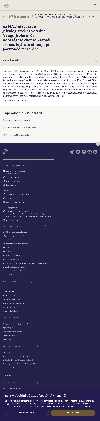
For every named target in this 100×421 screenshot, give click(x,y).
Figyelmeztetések (9, 335)
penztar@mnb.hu (12, 220)
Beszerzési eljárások (10, 311)
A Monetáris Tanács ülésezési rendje (16, 356)
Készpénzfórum (8, 292)
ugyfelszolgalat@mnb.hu (15, 202)
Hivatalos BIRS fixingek (11, 259)
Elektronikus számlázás (11, 299)
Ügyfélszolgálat (8, 328)
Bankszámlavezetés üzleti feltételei (15, 303)
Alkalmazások (8, 339)
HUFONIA (6, 247)
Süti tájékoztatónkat (83, 406)
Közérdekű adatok (9, 368)
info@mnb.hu (11, 185)
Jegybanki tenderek (9, 307)
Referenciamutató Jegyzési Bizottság (16, 244)
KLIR (4, 288)
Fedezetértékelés (9, 240)
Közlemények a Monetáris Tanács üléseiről (18, 360)
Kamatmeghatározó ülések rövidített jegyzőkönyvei (21, 364)
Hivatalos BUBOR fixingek (12, 255)
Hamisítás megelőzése (11, 295)
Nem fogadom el (26, 413)
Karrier (5, 372)
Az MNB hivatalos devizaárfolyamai (15, 232)
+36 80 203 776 (11, 198)
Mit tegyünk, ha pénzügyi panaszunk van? (17, 324)
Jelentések (6, 352)
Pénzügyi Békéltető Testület (12, 332)
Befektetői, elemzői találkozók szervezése (18, 275)
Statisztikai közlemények (12, 388)
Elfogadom (73, 413)
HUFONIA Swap (8, 251)
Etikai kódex (7, 376)
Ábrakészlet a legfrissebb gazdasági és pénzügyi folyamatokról (25, 263)
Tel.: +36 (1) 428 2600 (14, 177)
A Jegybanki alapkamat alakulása (14, 236)
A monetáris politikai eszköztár (14, 271)
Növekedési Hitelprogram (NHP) (14, 267)
